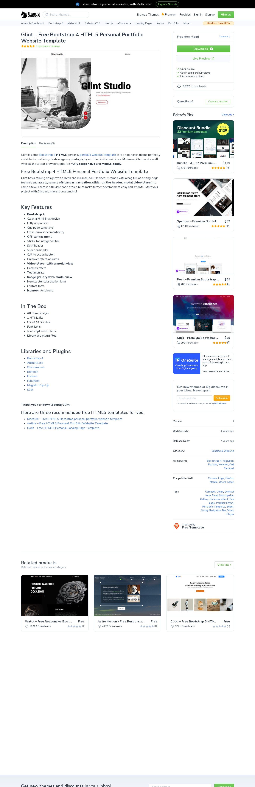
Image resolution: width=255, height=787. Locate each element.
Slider (230, 506)
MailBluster (220, 403)
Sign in (198, 15)
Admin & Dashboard (32, 23)
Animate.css (35, 363)
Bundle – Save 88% (218, 23)
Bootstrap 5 (56, 23)
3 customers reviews (48, 46)
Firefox (230, 478)
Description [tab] (28, 143)
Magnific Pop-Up (38, 385)
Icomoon (32, 372)
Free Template (193, 527)
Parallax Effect (225, 503)
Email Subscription (223, 495)
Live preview (220, 153)
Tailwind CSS (92, 23)
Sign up (210, 15)
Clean (220, 491)
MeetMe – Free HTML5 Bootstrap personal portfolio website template (74, 419)
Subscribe (222, 398)
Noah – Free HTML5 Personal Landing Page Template (63, 428)
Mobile (214, 482)
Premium (170, 15)
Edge (221, 478)
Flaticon (32, 376)
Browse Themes (148, 15)
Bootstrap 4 (47, 155)
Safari (230, 482)
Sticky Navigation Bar (213, 510)
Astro (160, 23)
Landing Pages (144, 23)
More (186, 23)
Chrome (212, 478)
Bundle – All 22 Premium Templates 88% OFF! (210, 163)
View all (223, 565)
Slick (30, 390)
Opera (222, 482)
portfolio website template (98, 155)
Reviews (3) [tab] (47, 143)
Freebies (185, 15)
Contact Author (218, 101)
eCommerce (124, 23)
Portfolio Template (213, 506)
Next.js (109, 23)
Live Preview (202, 59)
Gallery (204, 499)
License (224, 36)
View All (227, 114)
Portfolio (173, 23)
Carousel (210, 491)
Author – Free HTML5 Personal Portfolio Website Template (67, 423)
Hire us (226, 15)
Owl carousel (35, 367)
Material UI (74, 23)
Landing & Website (223, 451)
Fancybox (33, 381)
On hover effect (219, 499)
